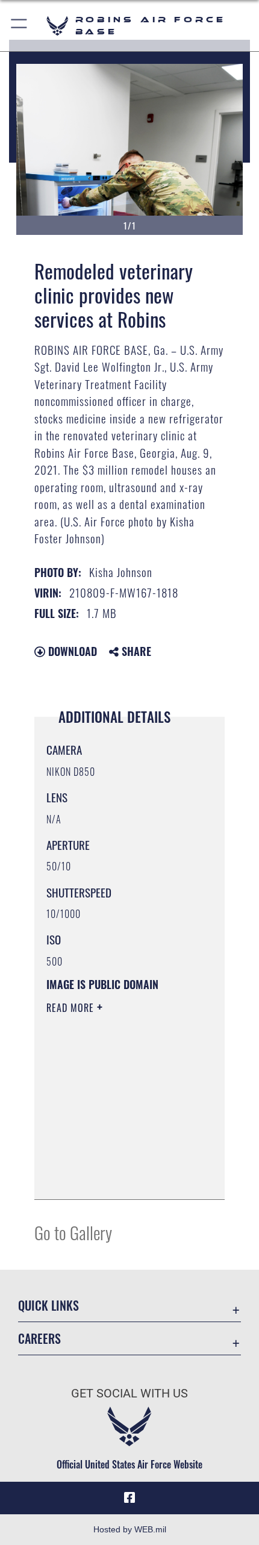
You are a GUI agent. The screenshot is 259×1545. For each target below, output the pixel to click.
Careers (39, 1338)
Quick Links (48, 1305)
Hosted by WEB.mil (129, 1529)
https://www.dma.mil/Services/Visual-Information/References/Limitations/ (119, 1177)
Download (71, 651)
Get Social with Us (129, 1393)
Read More (71, 1007)
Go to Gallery (73, 1232)
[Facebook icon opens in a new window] (129, 1498)
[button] (19, 25)
